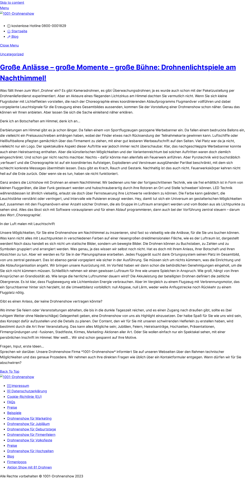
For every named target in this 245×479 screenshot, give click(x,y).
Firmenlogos (17, 462)
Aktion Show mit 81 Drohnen (29, 467)
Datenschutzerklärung (29, 391)
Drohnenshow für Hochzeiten (30, 451)
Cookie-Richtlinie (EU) (24, 397)
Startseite (19, 31)
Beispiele (14, 413)
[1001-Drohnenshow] (17, 14)
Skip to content (12, 3)
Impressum (20, 386)
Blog (14, 37)
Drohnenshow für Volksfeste (29, 440)
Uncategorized (12, 54)
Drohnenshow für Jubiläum (28, 424)
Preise (12, 407)
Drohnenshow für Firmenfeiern (31, 435)
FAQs (11, 402)
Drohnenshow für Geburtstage (31, 429)
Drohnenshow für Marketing (29, 418)
